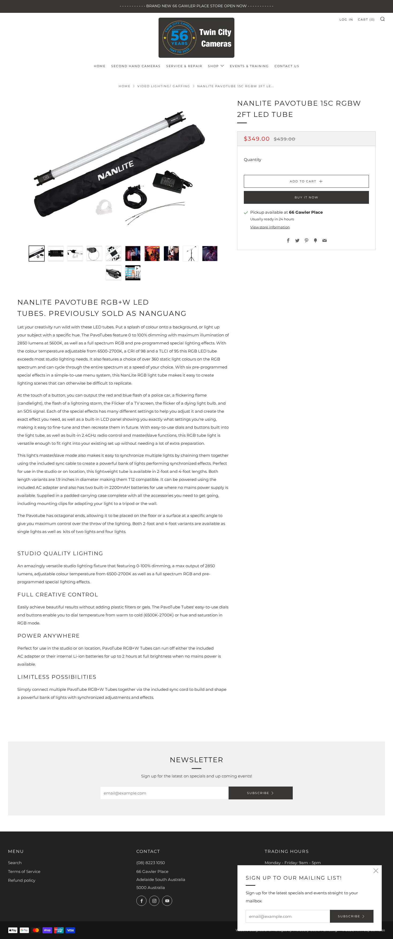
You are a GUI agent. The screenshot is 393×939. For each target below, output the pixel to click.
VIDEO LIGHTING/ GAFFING (163, 86)
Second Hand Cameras (136, 66)
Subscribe (258, 793)
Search (15, 862)
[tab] (37, 254)
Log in (346, 19)
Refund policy (21, 880)
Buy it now (306, 198)
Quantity (252, 159)
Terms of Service (24, 871)
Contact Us (287, 66)
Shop (213, 66)
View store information (270, 227)
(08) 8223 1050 (150, 862)
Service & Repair (184, 66)
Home (100, 66)
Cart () (366, 19)
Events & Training (249, 66)
